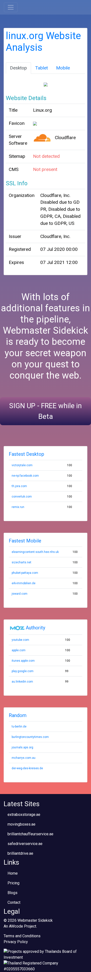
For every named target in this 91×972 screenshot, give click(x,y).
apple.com (18, 650)
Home (13, 873)
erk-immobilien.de (23, 583)
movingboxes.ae (21, 824)
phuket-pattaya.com (25, 573)
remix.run (18, 507)
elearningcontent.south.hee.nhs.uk (35, 552)
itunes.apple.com (23, 660)
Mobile (63, 68)
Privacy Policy (16, 941)
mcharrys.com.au (23, 758)
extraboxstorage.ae (24, 814)
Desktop (18, 68)
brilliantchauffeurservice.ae (30, 834)
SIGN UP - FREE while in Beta (45, 411)
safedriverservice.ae (25, 843)
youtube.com (20, 640)
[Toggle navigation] (10, 7)
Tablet (41, 68)
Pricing (13, 883)
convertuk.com (22, 496)
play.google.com (22, 671)
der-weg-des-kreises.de (27, 768)
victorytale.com (22, 465)
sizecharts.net (21, 562)
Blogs (12, 892)
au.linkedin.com (22, 681)
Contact (14, 902)
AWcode (16, 926)
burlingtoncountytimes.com (30, 737)
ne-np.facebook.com (25, 475)
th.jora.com (19, 486)
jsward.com (19, 593)
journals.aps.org (22, 747)
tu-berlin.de (19, 726)
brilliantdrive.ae (20, 853)
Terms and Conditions (22, 936)
